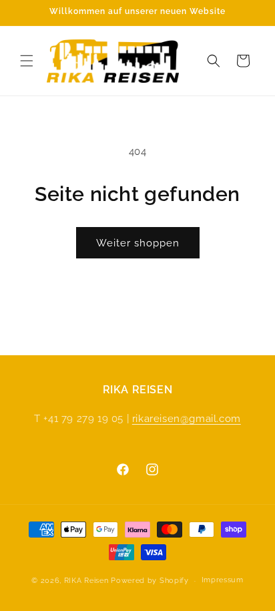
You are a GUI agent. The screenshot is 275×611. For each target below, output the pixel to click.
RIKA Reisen (86, 580)
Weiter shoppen (138, 243)
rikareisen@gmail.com (186, 419)
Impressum (223, 580)
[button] (26, 60)
